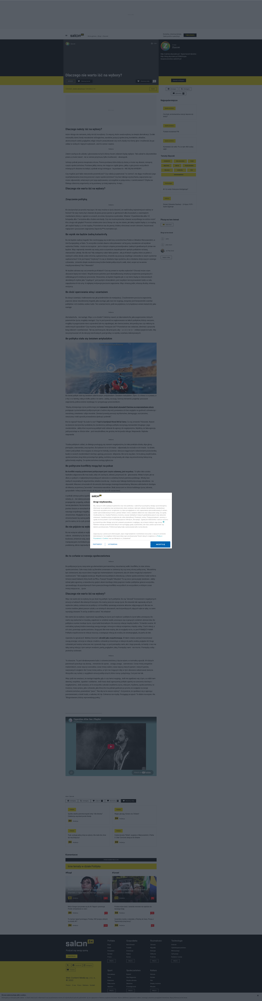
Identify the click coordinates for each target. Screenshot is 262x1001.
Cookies (105, 538)
